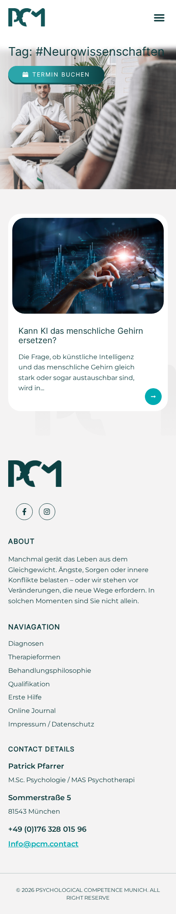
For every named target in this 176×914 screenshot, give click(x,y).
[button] (159, 17)
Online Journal (32, 710)
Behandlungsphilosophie (49, 670)
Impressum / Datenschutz (51, 724)
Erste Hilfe (25, 697)
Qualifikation (29, 684)
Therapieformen (34, 657)
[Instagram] (47, 511)
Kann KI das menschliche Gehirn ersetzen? (80, 335)
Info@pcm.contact (43, 843)
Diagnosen (26, 643)
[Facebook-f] (24, 511)
